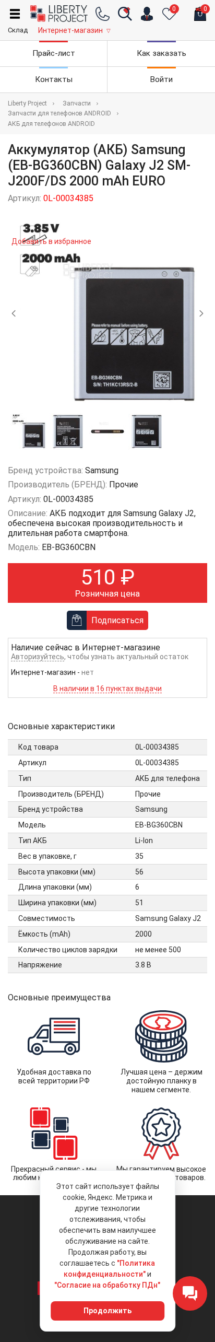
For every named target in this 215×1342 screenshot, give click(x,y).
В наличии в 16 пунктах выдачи (107, 688)
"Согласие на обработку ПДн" (107, 1285)
